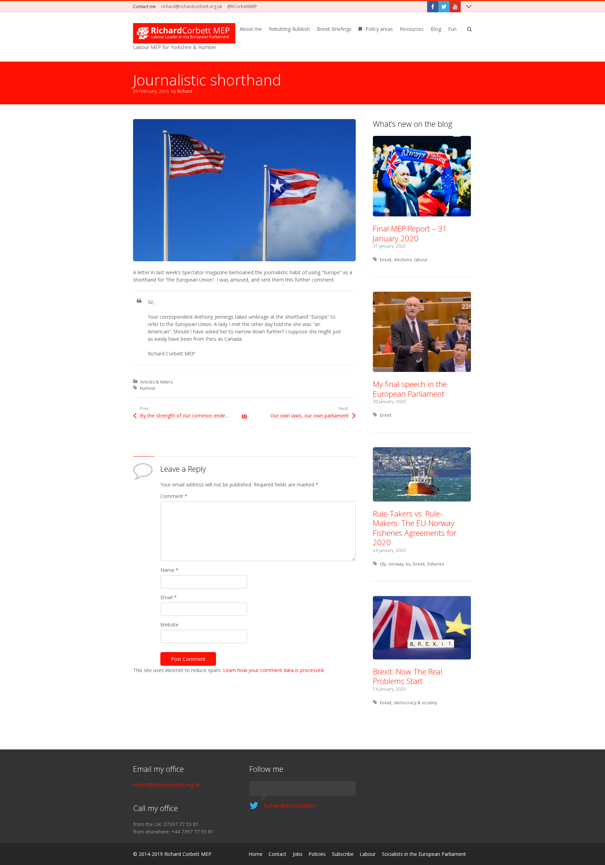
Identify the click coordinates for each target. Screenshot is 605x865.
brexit (385, 260)
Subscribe (343, 854)
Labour (368, 854)
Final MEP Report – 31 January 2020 (410, 233)
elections (403, 260)
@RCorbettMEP (242, 6)
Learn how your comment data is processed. (274, 670)
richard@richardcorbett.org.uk (191, 6)
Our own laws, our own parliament (309, 415)
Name (169, 570)
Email (168, 597)
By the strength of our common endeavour (189, 415)
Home (256, 854)
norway (396, 564)
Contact (277, 854)
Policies (317, 854)
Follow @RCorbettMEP (290, 805)
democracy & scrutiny (415, 703)
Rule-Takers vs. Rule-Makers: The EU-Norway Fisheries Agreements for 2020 (414, 528)
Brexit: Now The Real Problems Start (407, 676)
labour (420, 260)
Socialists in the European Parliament (424, 854)
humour (148, 388)
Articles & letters (156, 382)
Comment (173, 496)
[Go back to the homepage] (184, 33)
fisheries (435, 564)
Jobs (297, 854)
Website (169, 624)
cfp (383, 564)
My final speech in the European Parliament (410, 389)
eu (408, 564)
